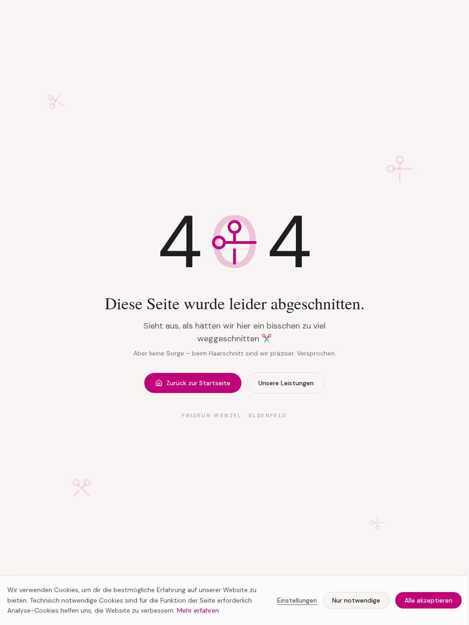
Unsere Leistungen (286, 383)
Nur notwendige (356, 600)
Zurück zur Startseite (198, 383)
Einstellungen (297, 600)
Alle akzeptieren (428, 600)
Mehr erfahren (198, 610)
